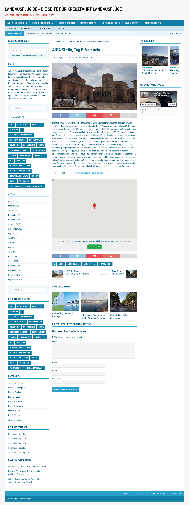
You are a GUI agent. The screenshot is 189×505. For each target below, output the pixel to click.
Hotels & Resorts (111, 23)
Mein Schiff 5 (25, 155)
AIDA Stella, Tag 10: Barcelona (119, 316)
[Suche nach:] (28, 50)
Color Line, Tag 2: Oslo (17, 443)
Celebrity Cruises (17, 140)
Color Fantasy (35, 140)
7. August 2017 (61, 58)
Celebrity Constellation (21, 135)
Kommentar (57, 342)
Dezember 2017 (14, 215)
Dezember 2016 (14, 266)
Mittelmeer (105, 264)
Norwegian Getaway (19, 176)
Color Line (14, 145)
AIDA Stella (89, 264)
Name (54, 362)
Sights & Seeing (153, 23)
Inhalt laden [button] (94, 246)
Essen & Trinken (67, 23)
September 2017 (15, 229)
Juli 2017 (11, 238)
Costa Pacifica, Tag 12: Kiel (19, 452)
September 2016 (15, 280)
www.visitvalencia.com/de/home (90, 173)
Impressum (62, 28)
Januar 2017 (13, 261)
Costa (41, 145)
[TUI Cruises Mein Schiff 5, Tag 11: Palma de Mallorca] (94, 302)
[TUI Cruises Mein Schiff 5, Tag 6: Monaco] (155, 56)
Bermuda (14, 130)
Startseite (11, 28)
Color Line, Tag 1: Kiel (17, 448)
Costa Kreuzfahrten (19, 150)
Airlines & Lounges (17, 23)
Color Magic (29, 145)
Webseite (56, 378)
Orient (35, 176)
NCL (11, 161)
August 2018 (13, 201)
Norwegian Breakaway (20, 166)
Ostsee (12, 181)
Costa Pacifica (38, 150)
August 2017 (13, 233)
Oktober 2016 (14, 275)
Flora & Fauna (14, 397)
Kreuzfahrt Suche (44, 28)
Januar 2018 (13, 210)
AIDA (61, 264)
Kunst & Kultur (14, 411)
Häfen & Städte (88, 23)
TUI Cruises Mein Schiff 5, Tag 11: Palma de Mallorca (93, 316)
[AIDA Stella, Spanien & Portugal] (65, 301)
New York (21, 161)
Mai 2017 (12, 247)
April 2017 (12, 252)
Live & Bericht (132, 23)
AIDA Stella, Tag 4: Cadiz (36, 467)
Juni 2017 (11, 243)
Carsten (74, 58)
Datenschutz (26, 28)
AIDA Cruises (73, 264)
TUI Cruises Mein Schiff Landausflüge (26, 186)
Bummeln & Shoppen (42, 23)
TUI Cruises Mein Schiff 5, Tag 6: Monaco (154, 72)
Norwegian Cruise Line (20, 171)
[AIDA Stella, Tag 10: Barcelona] (123, 302)
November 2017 (14, 220)
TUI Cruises (24, 181)
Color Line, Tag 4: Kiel (17, 434)
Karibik (13, 155)
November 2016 (14, 270)
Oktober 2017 (14, 224)
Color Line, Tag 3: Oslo (17, 439)
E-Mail (55, 370)
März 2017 (12, 257)
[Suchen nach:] (28, 108)
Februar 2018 (13, 206)
